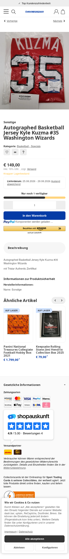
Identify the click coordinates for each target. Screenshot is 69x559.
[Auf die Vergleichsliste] (15, 152)
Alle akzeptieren (34, 538)
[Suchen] (13, 12)
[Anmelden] (56, 11)
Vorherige (12, 21)
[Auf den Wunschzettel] (7, 152)
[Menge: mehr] (60, 205)
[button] (34, 230)
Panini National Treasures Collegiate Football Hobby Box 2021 (18, 351)
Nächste (57, 21)
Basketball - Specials (29, 146)
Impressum (10, 531)
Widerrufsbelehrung (15, 467)
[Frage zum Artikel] (23, 152)
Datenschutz (26, 531)
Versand (31, 169)
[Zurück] (55, 300)
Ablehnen (19, 547)
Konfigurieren (50, 547)
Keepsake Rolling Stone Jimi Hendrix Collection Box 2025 (50, 349)
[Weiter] (61, 300)
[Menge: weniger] (8, 205)
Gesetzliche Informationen (22, 384)
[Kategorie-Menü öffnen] (6, 11)
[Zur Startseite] (34, 11)
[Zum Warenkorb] (62, 11)
